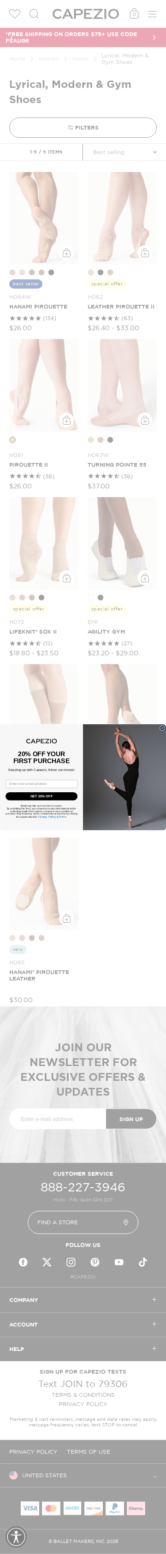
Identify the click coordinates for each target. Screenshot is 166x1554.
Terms (62, 816)
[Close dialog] (162, 728)
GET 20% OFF (41, 796)
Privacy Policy (47, 816)
